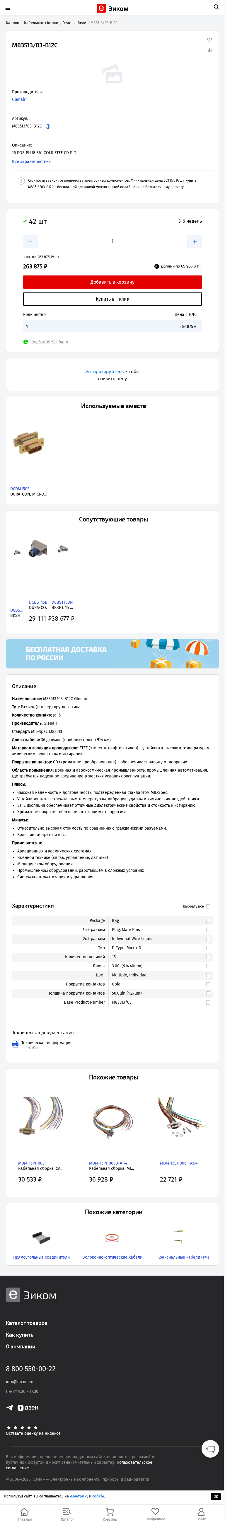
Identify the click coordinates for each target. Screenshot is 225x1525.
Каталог (13, 23)
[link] (158, 921)
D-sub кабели (74, 23)
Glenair (18, 99)
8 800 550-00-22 (31, 1369)
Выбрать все (193, 906)
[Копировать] (47, 126)
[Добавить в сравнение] (209, 49)
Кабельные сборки (41, 23)
